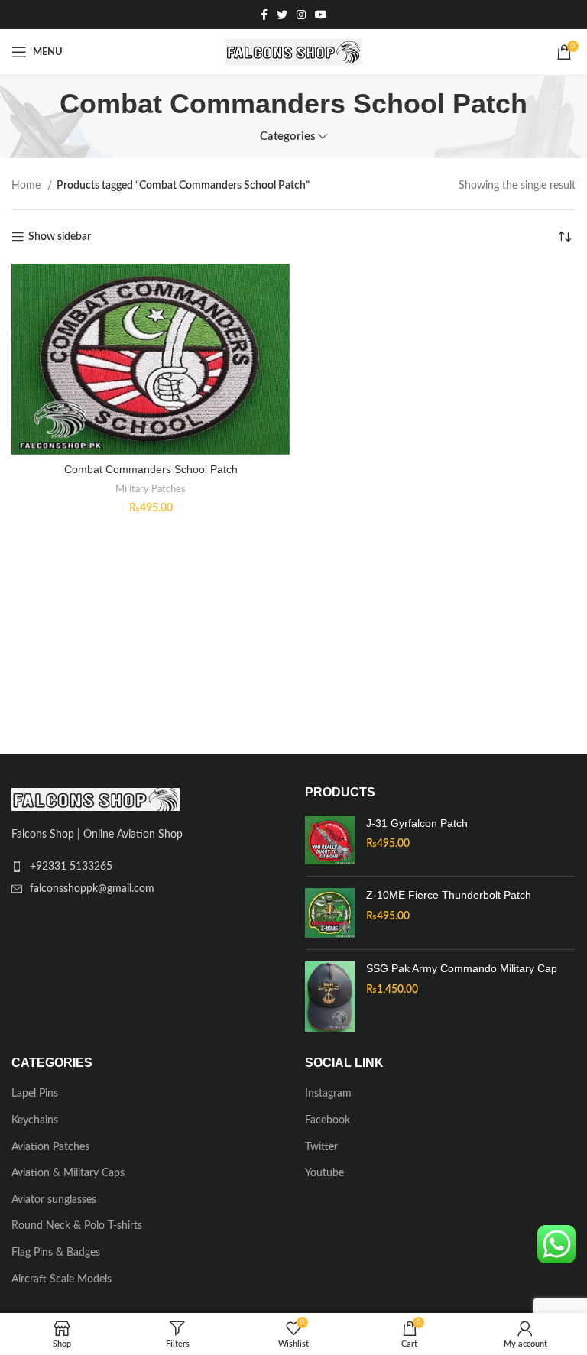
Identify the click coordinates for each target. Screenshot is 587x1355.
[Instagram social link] (301, 14)
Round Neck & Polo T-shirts (76, 1225)
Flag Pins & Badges (55, 1252)
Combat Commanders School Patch (151, 469)
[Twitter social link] (282, 14)
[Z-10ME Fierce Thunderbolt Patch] (330, 913)
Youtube (324, 1173)
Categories (288, 136)
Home (27, 185)
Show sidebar (59, 237)
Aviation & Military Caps (68, 1173)
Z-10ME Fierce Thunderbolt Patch (448, 895)
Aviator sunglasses (53, 1200)
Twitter (321, 1147)
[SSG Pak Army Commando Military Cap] (330, 996)
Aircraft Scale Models (61, 1279)
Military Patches (150, 489)
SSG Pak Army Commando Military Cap (461, 968)
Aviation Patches (50, 1147)
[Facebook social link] (264, 14)
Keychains (34, 1120)
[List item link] (146, 866)
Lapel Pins (34, 1093)
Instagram (328, 1093)
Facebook (327, 1120)
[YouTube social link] (321, 14)
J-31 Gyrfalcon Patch (417, 823)
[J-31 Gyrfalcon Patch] (330, 840)
